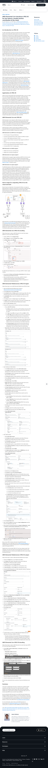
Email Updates (38, 39)
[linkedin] (36, 759)
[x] (32, 759)
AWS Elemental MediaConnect (12, 708)
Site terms (8, 763)
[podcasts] (43, 759)
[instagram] (38, 759)
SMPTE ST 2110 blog (19, 40)
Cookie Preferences (14, 763)
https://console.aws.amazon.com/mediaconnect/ (13, 289)
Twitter (36, 35)
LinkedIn (37, 37)
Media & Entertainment (11, 710)
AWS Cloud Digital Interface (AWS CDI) (12, 707)
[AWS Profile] (45, 1)
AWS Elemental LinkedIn (39, 40)
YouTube (37, 38)
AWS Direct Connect (24, 85)
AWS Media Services (37, 20)
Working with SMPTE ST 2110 (15, 703)
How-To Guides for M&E (38, 23)
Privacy (3, 763)
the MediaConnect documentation (23, 699)
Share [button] (13, 25)
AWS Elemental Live (16, 53)
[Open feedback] (47, 384)
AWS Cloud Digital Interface (22, 112)
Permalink (8, 25)
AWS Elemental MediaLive (23, 543)
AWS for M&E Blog (5, 14)
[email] (32, 761)
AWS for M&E (36, 19)
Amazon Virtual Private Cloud (10, 222)
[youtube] (41, 759)
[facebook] (34, 759)
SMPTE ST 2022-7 (5, 162)
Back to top (23, 755)
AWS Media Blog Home (38, 24)
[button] (41, 5)
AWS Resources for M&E (38, 22)
